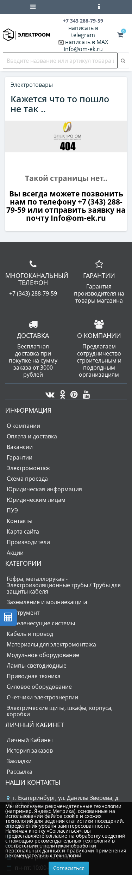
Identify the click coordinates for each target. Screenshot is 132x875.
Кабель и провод (30, 634)
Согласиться (68, 867)
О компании (23, 426)
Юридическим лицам (36, 500)
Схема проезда (27, 478)
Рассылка (19, 772)
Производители (28, 542)
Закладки (19, 761)
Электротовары (32, 85)
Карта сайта (23, 531)
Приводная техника (34, 676)
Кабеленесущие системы (41, 623)
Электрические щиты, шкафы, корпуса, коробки (60, 711)
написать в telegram (83, 31)
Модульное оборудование (43, 655)
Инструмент (23, 612)
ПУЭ (12, 510)
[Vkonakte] (48, 392)
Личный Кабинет (30, 740)
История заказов (30, 750)
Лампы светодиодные (37, 665)
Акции (15, 553)
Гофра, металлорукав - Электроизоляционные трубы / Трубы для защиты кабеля (64, 585)
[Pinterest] (72, 392)
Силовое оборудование (39, 687)
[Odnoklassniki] (60, 392)
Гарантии (19, 457)
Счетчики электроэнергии (42, 697)
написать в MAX (86, 42)
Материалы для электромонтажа (51, 644)
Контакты (19, 521)
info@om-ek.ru (83, 49)
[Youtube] (84, 392)
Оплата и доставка (32, 436)
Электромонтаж (28, 468)
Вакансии (20, 447)
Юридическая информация (44, 489)
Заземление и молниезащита (47, 602)
